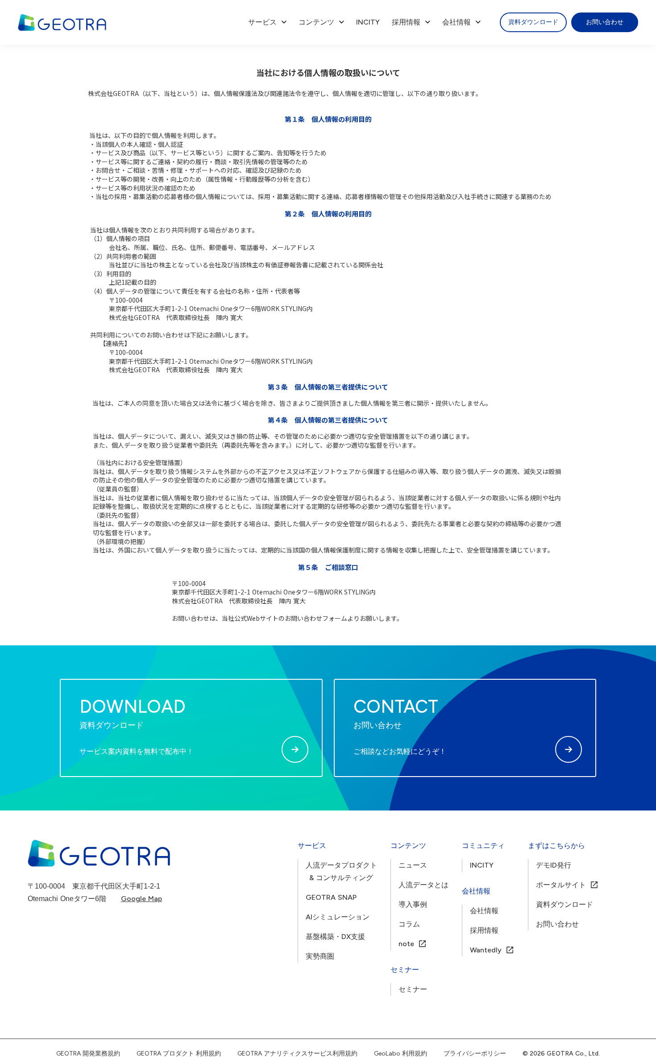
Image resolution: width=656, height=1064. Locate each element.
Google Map (141, 898)
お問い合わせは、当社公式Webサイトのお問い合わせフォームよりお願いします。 (287, 618)
